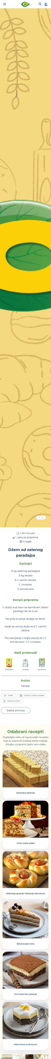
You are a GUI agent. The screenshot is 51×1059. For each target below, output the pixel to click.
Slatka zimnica (16, 710)
